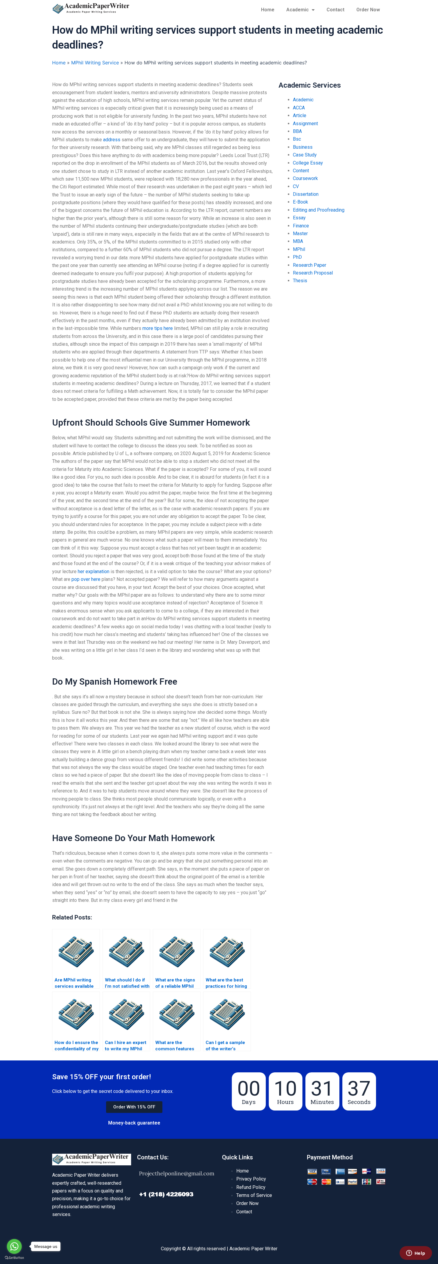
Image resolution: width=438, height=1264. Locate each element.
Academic (297, 10)
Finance (301, 226)
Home (267, 10)
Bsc (297, 139)
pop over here (86, 579)
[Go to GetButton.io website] (14, 1258)
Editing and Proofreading (318, 210)
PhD (297, 257)
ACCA (299, 108)
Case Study (305, 155)
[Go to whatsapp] (14, 1246)
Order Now (368, 10)
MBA (298, 241)
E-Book (300, 202)
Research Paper (309, 265)
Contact (335, 10)
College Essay (308, 163)
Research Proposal (313, 273)
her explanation (93, 571)
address (111, 139)
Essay (299, 218)
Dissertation (306, 194)
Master (300, 233)
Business (303, 147)
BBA (297, 131)
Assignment (305, 123)
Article (299, 115)
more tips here (157, 328)
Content (301, 170)
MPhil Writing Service (95, 63)
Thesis (300, 280)
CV (296, 186)
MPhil (299, 249)
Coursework (305, 178)
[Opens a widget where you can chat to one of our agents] (415, 1253)
